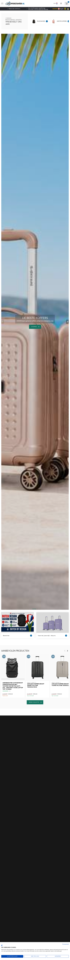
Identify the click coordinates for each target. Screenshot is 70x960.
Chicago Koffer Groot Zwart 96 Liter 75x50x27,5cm (35, 685)
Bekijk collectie (34, 702)
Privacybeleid (65, 944)
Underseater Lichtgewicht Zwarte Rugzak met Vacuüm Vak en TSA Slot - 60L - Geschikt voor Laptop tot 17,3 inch (13, 686)
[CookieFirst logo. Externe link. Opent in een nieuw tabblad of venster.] (2, 945)
